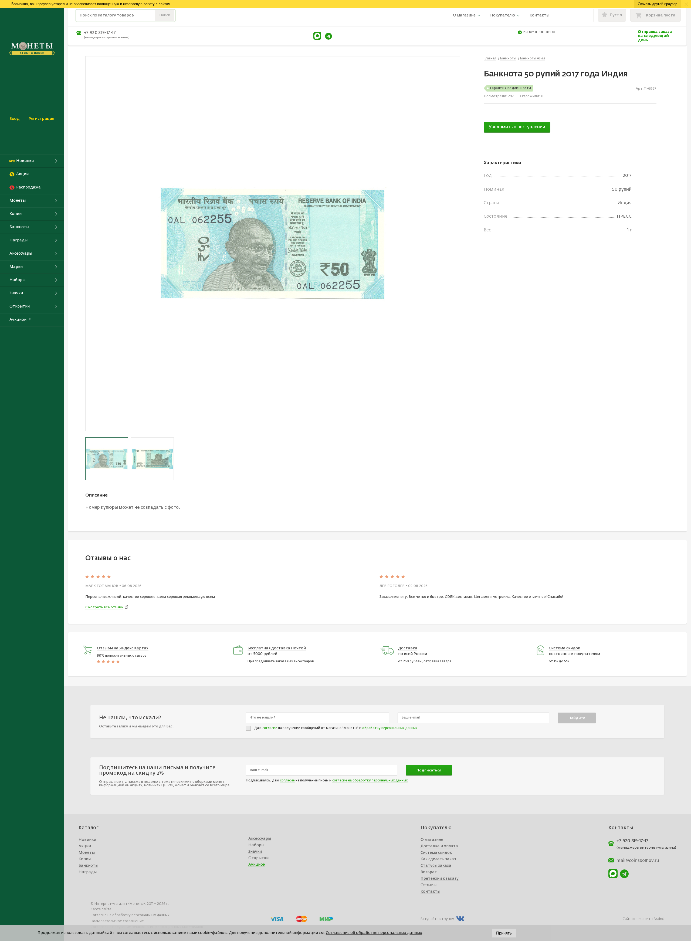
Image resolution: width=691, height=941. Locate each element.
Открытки (258, 858)
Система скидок (436, 853)
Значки (255, 852)
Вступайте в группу (437, 919)
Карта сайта (100, 909)
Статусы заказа (436, 866)
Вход (14, 119)
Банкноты (88, 866)
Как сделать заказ (438, 859)
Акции (85, 846)
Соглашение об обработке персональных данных (374, 933)
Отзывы (428, 885)
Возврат (429, 872)
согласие (269, 728)
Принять (504, 933)
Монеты (87, 853)
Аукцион (256, 864)
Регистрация (41, 119)
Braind (658, 919)
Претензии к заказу (440, 879)
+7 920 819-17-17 (100, 33)
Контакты (539, 15)
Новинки (87, 840)
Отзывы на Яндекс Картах (122, 648)
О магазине (464, 15)
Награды (88, 872)
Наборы (256, 845)
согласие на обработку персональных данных (370, 780)
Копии (85, 859)
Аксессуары (259, 839)
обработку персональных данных (389, 728)
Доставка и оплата (439, 846)
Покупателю (502, 15)
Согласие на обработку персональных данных (130, 915)
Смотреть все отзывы (104, 607)
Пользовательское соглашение (117, 921)
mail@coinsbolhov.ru (638, 861)
